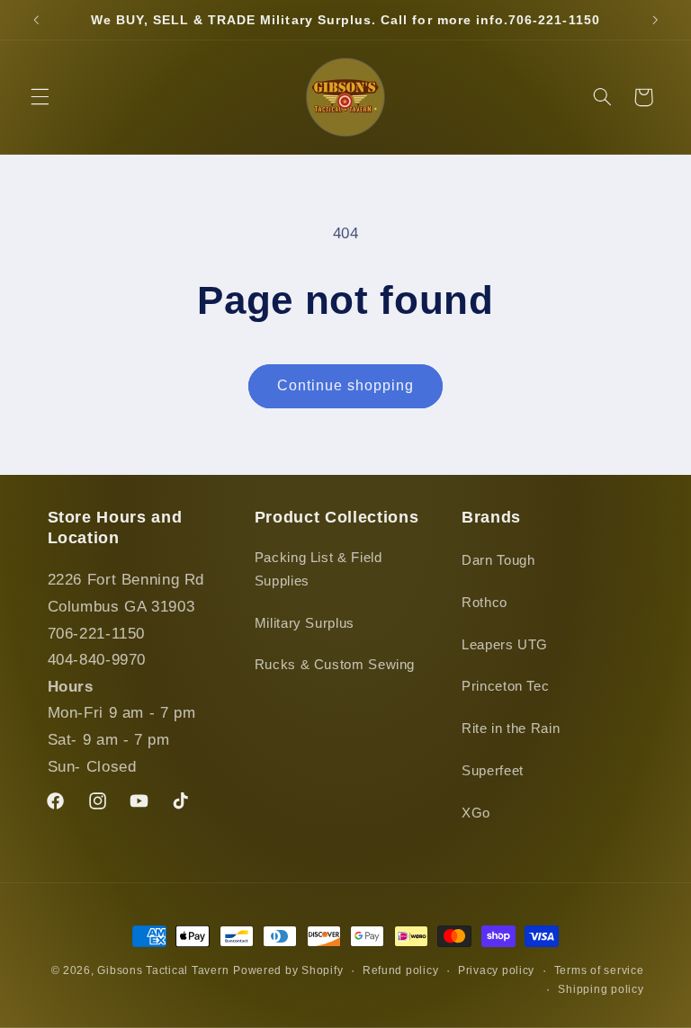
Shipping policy (600, 989)
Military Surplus (304, 623)
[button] (39, 97)
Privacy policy (496, 970)
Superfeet (493, 771)
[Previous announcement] (36, 20)
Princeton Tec (505, 686)
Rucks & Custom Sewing (335, 664)
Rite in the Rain (511, 728)
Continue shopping (346, 385)
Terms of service (599, 970)
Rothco (484, 602)
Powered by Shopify (288, 970)
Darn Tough (498, 560)
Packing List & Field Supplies (318, 569)
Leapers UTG (505, 645)
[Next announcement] (655, 20)
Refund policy (401, 970)
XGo (476, 813)
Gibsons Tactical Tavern (163, 970)
